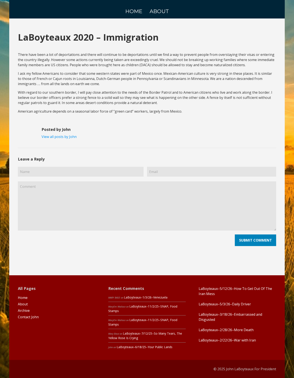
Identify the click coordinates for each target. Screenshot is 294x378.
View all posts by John (59, 136)
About (23, 304)
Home (23, 297)
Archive (24, 310)
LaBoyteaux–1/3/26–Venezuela (145, 297)
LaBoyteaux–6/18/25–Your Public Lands (144, 347)
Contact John (28, 317)
